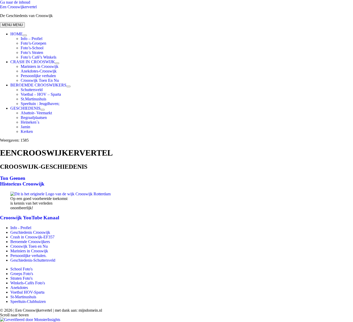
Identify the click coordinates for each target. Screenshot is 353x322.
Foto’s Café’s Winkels (38, 57)
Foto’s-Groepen (33, 43)
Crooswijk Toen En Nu (40, 80)
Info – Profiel (31, 38)
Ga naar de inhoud (15, 2)
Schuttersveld (32, 89)
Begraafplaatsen (34, 117)
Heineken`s (30, 122)
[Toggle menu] (25, 35)
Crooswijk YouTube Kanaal (29, 217)
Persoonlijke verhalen (38, 76)
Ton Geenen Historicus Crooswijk (22, 181)
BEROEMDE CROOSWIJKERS (38, 85)
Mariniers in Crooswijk (39, 66)
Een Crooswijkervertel (18, 7)
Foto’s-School (32, 48)
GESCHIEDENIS (25, 108)
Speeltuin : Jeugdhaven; (40, 103)
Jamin (25, 127)
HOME (16, 34)
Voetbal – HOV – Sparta (41, 94)
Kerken (27, 131)
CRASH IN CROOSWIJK (32, 62)
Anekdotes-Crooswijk (39, 71)
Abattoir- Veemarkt (36, 113)
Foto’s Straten (32, 52)
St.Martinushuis (33, 99)
